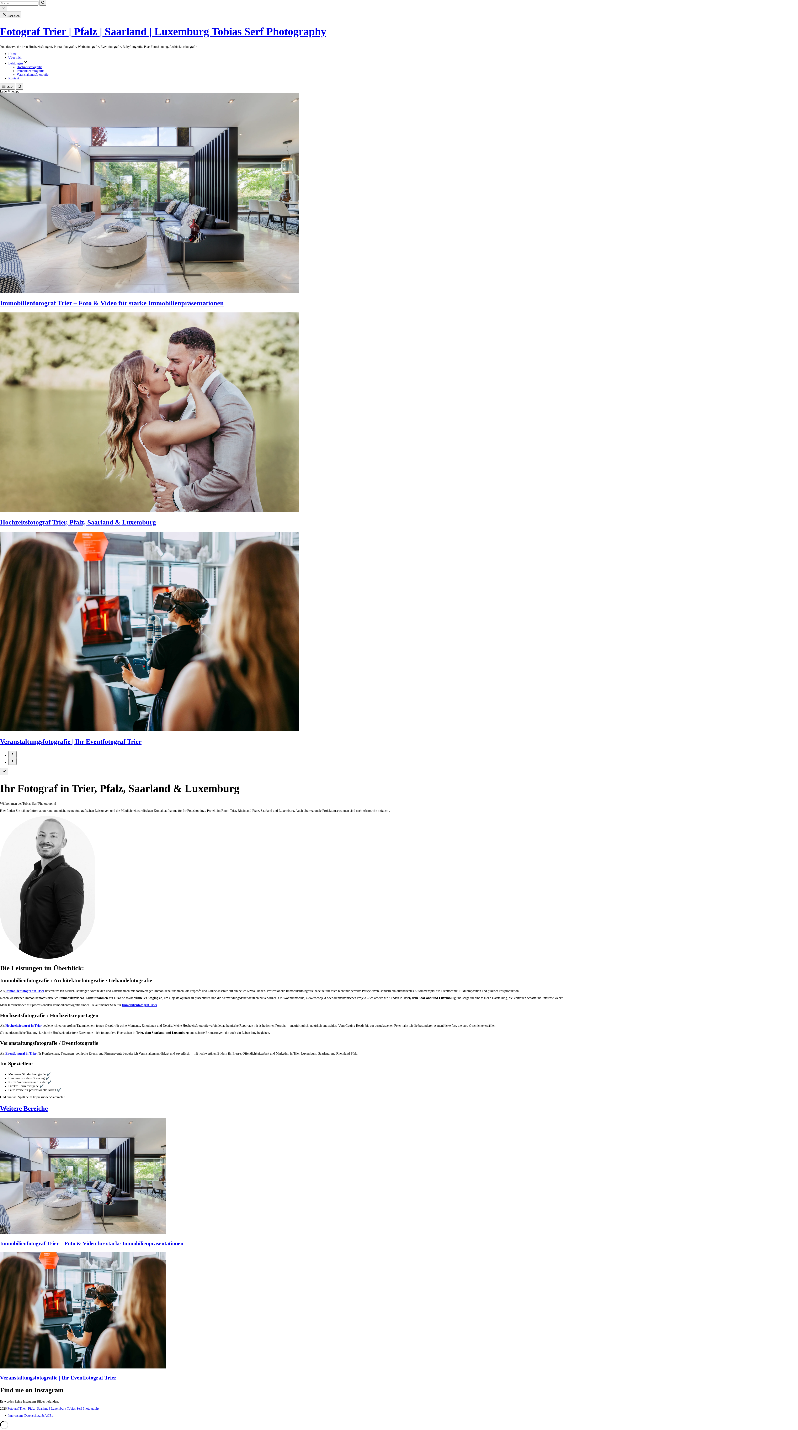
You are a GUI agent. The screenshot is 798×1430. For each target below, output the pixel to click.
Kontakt (13, 78)
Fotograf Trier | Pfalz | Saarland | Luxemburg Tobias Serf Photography (163, 31)
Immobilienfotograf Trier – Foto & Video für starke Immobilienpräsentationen (112, 303)
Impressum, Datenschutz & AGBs (30, 1415)
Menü (9, 87)
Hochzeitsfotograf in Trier (23, 1025)
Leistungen (15, 63)
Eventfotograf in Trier (21, 1053)
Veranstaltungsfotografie (32, 74)
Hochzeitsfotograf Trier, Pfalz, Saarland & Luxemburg (78, 522)
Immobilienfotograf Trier (139, 1005)
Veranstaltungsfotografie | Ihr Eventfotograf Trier (71, 741)
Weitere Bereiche (24, 1108)
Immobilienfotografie (30, 71)
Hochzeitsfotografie (29, 67)
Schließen (13, 15)
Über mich (15, 57)
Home (12, 54)
